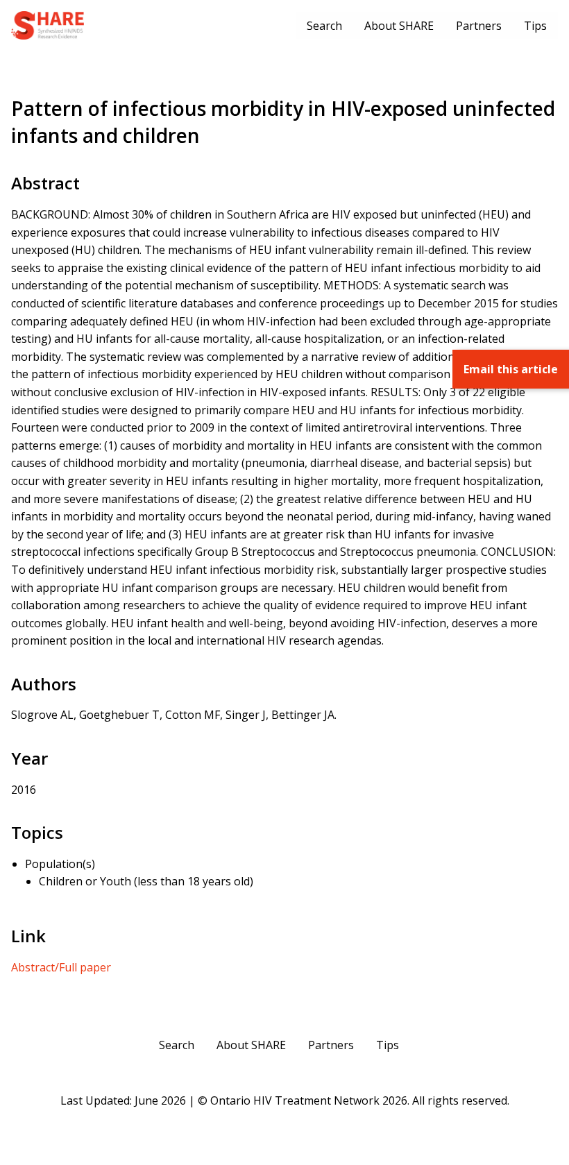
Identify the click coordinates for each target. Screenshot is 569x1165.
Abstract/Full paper (61, 967)
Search (324, 25)
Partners (479, 25)
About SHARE (399, 25)
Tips (535, 25)
